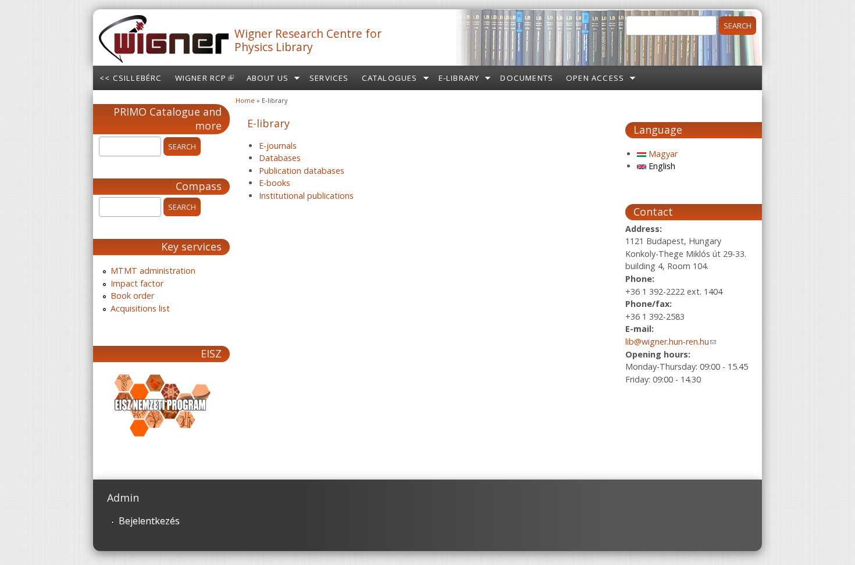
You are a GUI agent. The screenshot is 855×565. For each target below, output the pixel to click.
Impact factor (137, 283)
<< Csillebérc (130, 78)
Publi (268, 170)
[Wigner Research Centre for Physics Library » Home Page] (164, 59)
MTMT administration (153, 270)
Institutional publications (306, 195)
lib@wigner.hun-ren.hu (670, 341)
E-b (265, 182)
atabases (283, 157)
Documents (526, 78)
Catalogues (390, 78)
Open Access (595, 78)
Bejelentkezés (149, 520)
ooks (281, 182)
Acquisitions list (140, 308)
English (660, 165)
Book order (132, 295)
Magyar (662, 153)
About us (268, 78)
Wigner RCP (207, 81)
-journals (280, 145)
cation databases (310, 170)
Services (329, 78)
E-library (459, 78)
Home (245, 100)
